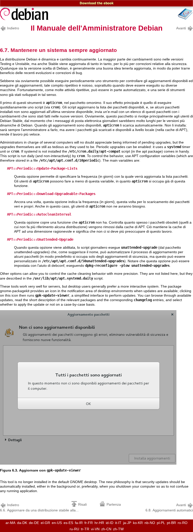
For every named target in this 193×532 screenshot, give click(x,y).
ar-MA (10, 523)
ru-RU (74, 529)
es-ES (68, 523)
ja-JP (127, 523)
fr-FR (88, 523)
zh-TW (118, 529)
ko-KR (138, 523)
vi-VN (95, 529)
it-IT (118, 523)
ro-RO (182, 523)
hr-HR (99, 523)
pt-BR (171, 523)
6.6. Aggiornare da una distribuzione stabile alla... (39, 507)
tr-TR (85, 529)
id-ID (109, 523)
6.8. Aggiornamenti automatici (169, 507)
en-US (57, 523)
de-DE (34, 523)
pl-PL (161, 523)
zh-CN (106, 529)
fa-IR (79, 523)
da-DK (22, 523)
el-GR (45, 523)
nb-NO (149, 523)
